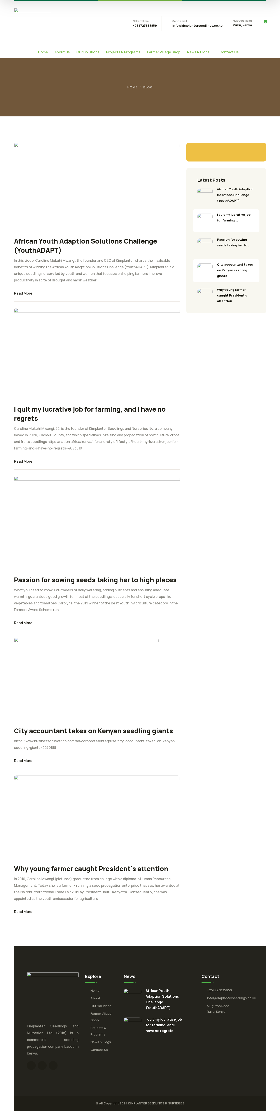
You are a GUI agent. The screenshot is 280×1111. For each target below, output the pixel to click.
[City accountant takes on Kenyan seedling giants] (205, 271)
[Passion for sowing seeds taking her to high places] (205, 246)
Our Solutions (101, 1006)
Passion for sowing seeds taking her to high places (95, 579)
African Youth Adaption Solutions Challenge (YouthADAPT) (235, 195)
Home (132, 87)
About (95, 998)
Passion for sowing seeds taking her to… (233, 242)
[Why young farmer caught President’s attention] (205, 296)
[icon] (31, 1065)
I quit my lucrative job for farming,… (234, 217)
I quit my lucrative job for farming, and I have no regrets (164, 1025)
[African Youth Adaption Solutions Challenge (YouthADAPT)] (205, 196)
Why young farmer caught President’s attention (91, 868)
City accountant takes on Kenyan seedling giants (93, 730)
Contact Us (99, 1049)
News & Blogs (101, 1042)
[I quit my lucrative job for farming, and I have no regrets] (205, 221)
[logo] (32, 23)
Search (252, 152)
